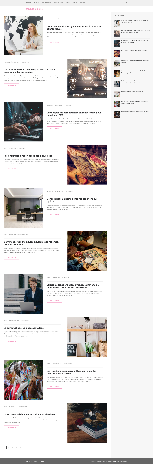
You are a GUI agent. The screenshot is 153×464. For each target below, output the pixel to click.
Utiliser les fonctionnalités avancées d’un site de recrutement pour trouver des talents (73, 286)
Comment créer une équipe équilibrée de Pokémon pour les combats (31, 243)
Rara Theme (111, 461)
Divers (82, 3)
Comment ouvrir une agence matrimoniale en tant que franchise (74, 27)
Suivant (18, 448)
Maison (36, 3)
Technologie (58, 3)
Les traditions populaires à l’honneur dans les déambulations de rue (71, 372)
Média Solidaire (34, 9)
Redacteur (69, 19)
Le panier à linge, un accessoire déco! (24, 328)
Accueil (28, 3)
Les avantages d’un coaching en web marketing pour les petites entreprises (30, 71)
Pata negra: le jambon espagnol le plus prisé (28, 155)
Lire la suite (54, 42)
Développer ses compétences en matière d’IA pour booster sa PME (74, 114)
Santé (75, 3)
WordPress (124, 461)
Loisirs (68, 3)
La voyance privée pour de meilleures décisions (29, 414)
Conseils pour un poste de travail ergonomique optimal (72, 200)
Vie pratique (46, 3)
